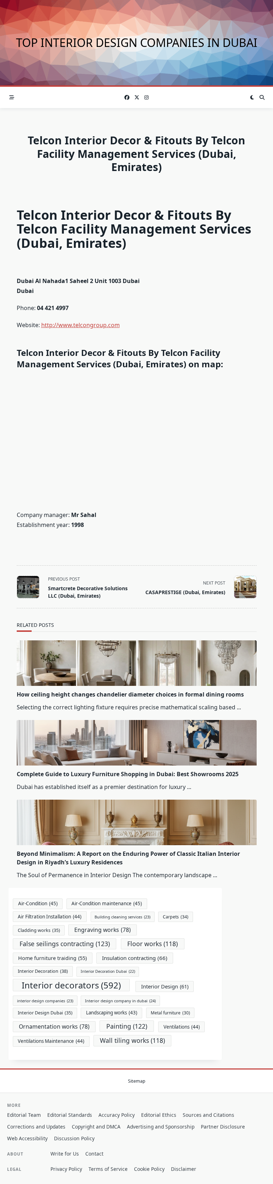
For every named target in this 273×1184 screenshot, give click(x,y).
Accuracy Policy (116, 1114)
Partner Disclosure (223, 1126)
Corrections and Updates (36, 1126)
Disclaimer (183, 1169)
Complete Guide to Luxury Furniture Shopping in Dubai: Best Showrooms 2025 (128, 774)
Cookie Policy (149, 1169)
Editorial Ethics (158, 1114)
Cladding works (39, 930)
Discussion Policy (74, 1138)
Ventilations (182, 1027)
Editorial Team (24, 1114)
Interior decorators (71, 985)
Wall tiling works (132, 1040)
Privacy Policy (66, 1169)
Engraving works (102, 930)
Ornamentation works (54, 1026)
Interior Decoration (43, 971)
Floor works (152, 943)
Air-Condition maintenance (106, 903)
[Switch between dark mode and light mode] (252, 97)
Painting (126, 1026)
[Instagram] (146, 98)
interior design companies (45, 1000)
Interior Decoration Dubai (108, 971)
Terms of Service (108, 1169)
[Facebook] (126, 98)
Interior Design (164, 986)
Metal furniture (170, 1012)
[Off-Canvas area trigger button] (12, 97)
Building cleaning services (122, 916)
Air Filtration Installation (49, 916)
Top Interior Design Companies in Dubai (136, 42)
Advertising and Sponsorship (160, 1126)
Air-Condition (38, 903)
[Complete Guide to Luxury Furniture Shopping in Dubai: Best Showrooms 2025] (137, 743)
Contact (94, 1153)
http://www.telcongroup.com (80, 325)
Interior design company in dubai (120, 1000)
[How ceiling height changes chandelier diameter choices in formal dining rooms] (137, 663)
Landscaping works (111, 1012)
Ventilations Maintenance (51, 1041)
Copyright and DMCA (96, 1126)
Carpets (175, 917)
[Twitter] (136, 98)
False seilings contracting (65, 943)
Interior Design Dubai (45, 1013)
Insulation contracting (134, 957)
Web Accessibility (27, 1138)
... (239, 707)
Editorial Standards (69, 1114)
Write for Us (64, 1153)
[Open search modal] (261, 97)
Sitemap (136, 1081)
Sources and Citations (208, 1114)
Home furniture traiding (52, 958)
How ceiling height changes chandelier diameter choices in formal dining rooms (130, 694)
